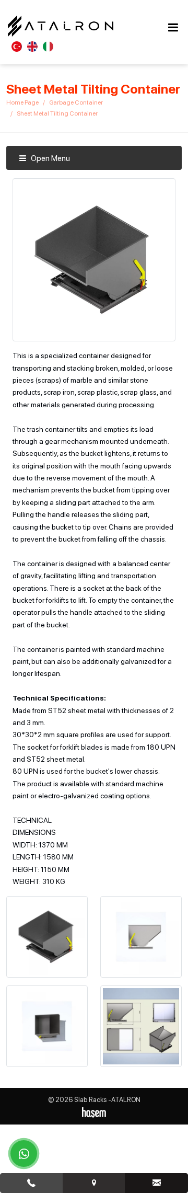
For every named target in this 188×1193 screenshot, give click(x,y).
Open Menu (49, 158)
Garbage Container (76, 102)
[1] (173, 27)
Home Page (22, 102)
